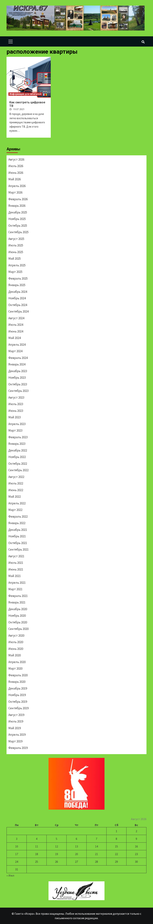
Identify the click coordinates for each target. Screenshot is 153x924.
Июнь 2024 (15, 331)
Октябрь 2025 (17, 226)
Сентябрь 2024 (18, 311)
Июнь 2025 (15, 252)
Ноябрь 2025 (17, 219)
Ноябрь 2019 (17, 695)
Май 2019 (14, 728)
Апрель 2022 (17, 503)
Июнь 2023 (15, 411)
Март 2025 (15, 272)
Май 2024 (14, 338)
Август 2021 (16, 556)
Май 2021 (14, 576)
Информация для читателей (25, 94)
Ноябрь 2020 (17, 616)
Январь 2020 (16, 682)
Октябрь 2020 (17, 622)
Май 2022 (14, 497)
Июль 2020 (15, 642)
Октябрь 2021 (17, 543)
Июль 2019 (15, 721)
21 (96, 854)
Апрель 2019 (17, 735)
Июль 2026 (15, 166)
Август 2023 (16, 397)
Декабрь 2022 (17, 450)
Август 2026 (16, 159)
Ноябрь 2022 (17, 457)
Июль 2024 (15, 325)
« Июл (10, 875)
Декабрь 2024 (17, 292)
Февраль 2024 (18, 358)
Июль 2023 (15, 404)
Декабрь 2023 (17, 371)
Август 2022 (16, 477)
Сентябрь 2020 (18, 629)
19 (56, 854)
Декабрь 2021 (17, 530)
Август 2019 (16, 715)
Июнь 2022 (15, 490)
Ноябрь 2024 (17, 298)
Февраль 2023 (18, 437)
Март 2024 (15, 351)
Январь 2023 (16, 444)
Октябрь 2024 (17, 305)
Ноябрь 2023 (17, 377)
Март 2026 (15, 192)
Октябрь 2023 (17, 384)
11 (36, 846)
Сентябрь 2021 (18, 549)
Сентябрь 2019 (18, 708)
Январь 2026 (16, 206)
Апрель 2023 (17, 424)
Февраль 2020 (18, 675)
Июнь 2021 (15, 569)
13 (76, 846)
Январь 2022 (16, 523)
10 (16, 846)
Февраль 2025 (18, 278)
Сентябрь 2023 (18, 391)
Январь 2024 (16, 364)
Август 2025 (16, 239)
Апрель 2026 (17, 186)
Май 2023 (14, 417)
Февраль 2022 (18, 516)
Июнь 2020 (15, 649)
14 (96, 846)
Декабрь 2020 (17, 609)
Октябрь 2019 (17, 702)
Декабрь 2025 (17, 212)
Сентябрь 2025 (18, 232)
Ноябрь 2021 (17, 536)
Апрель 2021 (17, 583)
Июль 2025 (15, 245)
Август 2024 (16, 318)
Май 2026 (14, 179)
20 (76, 854)
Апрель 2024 (17, 345)
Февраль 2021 (18, 596)
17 (16, 854)
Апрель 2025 (17, 265)
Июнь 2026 (15, 173)
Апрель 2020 (17, 662)
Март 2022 (15, 510)
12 (56, 846)
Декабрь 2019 (17, 688)
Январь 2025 (16, 285)
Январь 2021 (16, 602)
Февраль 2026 (18, 199)
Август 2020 (16, 635)
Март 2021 (15, 589)
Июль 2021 (15, 563)
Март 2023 (15, 430)
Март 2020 (15, 668)
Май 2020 (14, 655)
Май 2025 (14, 258)
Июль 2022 (15, 483)
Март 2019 (15, 741)
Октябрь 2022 (17, 464)
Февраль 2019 (18, 748)
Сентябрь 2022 (18, 470)
